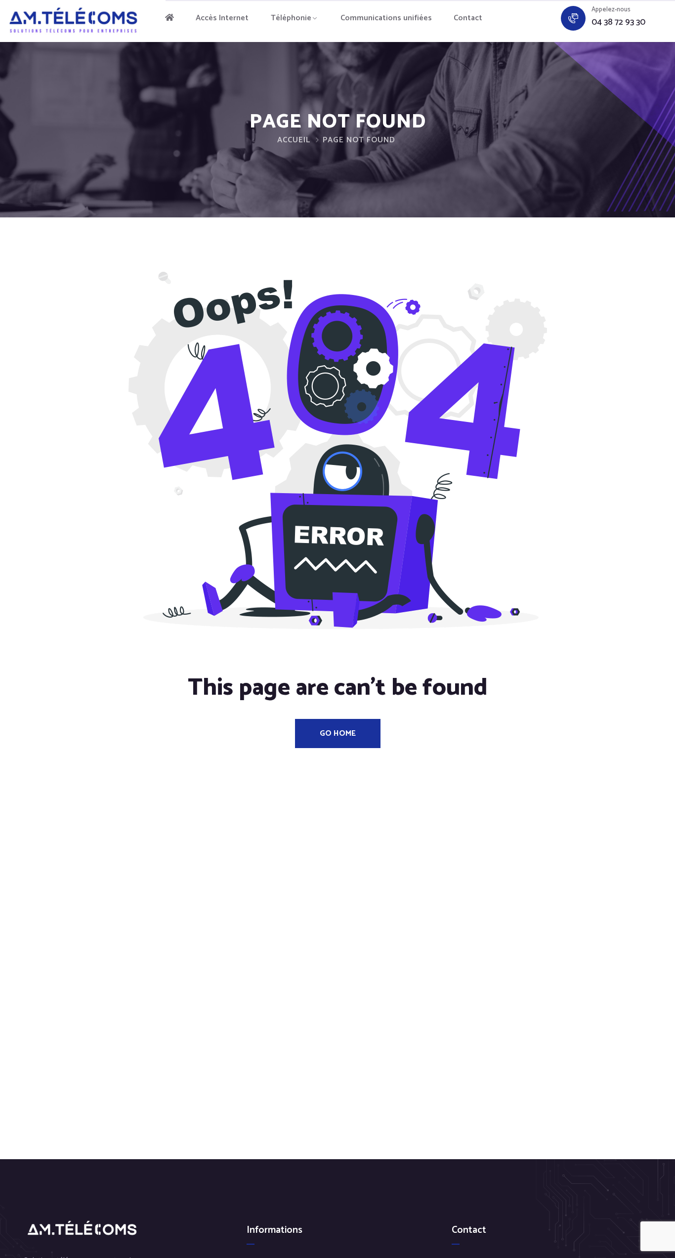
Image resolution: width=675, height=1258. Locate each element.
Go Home (338, 733)
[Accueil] (169, 18)
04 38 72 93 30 (618, 22)
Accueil (293, 140)
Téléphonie (291, 18)
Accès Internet (222, 18)
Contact (468, 18)
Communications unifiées (386, 18)
